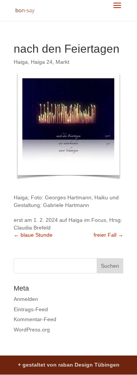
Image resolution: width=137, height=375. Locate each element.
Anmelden (26, 299)
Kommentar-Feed (35, 319)
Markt (62, 62)
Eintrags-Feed (31, 309)
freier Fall (108, 235)
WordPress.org (32, 330)
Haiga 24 (42, 62)
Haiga (21, 62)
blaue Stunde (33, 235)
